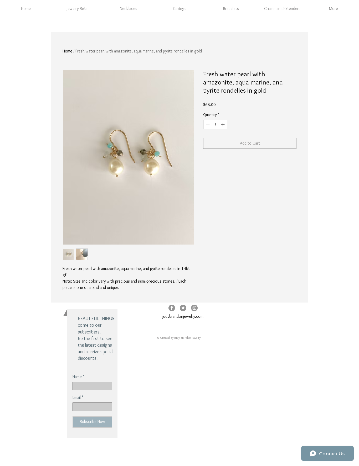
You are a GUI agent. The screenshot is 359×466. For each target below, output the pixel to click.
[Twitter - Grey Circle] (183, 308)
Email (77, 397)
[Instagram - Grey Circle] (194, 308)
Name (77, 377)
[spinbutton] (215, 124)
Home (67, 51)
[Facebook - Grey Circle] (171, 308)
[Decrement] (207, 124)
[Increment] (223, 124)
